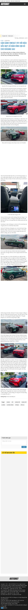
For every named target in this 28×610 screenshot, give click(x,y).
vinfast (8, 402)
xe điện (3, 404)
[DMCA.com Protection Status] (4, 607)
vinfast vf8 (17, 402)
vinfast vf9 (24, 402)
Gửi (24, 447)
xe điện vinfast (10, 404)
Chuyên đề (4, 35)
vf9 (12, 402)
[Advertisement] (14, 20)
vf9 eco (22, 404)
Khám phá (10, 35)
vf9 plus (17, 404)
